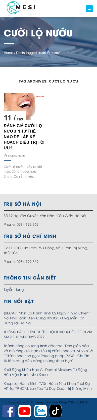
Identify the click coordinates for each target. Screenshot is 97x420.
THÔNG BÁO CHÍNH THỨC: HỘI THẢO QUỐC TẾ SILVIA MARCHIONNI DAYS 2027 (48, 334)
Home (8, 53)
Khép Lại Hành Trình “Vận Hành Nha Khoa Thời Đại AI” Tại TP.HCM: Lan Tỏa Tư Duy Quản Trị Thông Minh (48, 386)
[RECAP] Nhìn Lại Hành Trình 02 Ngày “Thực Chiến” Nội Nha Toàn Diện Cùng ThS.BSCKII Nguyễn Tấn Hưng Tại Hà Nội (47, 317)
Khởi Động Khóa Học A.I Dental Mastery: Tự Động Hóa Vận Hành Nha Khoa (45, 372)
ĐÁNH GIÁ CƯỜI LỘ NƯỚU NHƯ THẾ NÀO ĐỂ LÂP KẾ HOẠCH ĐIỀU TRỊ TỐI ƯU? (24, 136)
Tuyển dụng (14, 289)
